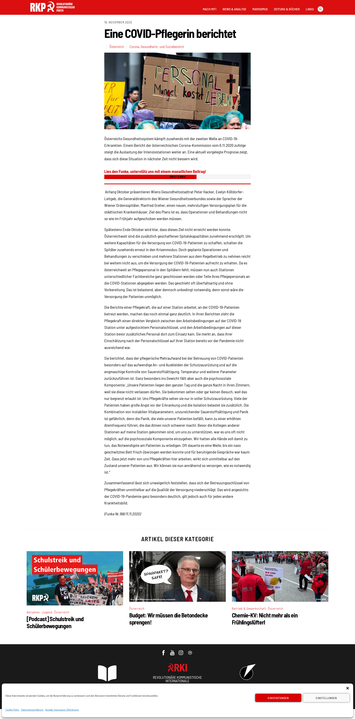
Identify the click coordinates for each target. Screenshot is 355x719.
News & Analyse (234, 9)
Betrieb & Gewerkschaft (249, 608)
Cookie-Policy (12, 709)
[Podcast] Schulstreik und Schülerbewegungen (55, 622)
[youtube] (173, 651)
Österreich (116, 46)
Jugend (47, 612)
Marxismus (260, 9)
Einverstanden (278, 698)
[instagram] (181, 651)
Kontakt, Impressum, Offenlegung (62, 709)
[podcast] (190, 651)
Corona (134, 46)
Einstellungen (326, 698)
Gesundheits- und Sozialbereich (162, 46)
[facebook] (164, 651)
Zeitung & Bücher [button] (287, 9)
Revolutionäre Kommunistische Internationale (177, 679)
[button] (347, 688)
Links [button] (310, 9)
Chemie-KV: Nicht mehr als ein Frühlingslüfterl (265, 619)
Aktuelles (33, 612)
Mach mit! (210, 9)
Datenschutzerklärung (32, 709)
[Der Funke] (52, 13)
